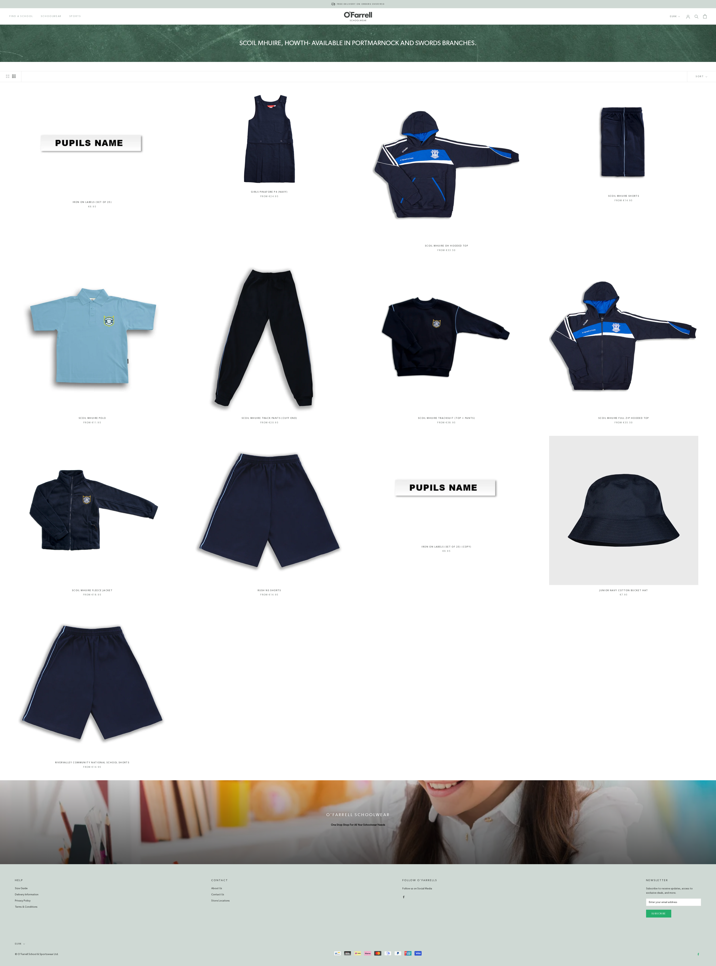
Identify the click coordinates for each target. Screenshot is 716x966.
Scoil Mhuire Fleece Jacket (92, 590)
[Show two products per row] (7, 76)
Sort (700, 76)
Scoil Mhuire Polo (92, 418)
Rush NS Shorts (269, 590)
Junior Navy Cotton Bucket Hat (623, 590)
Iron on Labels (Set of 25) (92, 202)
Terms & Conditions (26, 907)
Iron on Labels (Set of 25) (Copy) (446, 547)
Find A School (21, 16)
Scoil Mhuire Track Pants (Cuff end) (269, 418)
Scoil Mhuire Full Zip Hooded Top (623, 418)
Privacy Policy (23, 900)
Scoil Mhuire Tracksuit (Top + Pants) (446, 418)
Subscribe (658, 913)
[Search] (696, 16)
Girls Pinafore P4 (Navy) (269, 192)
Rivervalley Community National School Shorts (92, 762)
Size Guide (21, 888)
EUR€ (673, 16)
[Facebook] (403, 897)
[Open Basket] (705, 16)
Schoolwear (51, 16)
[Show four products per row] (13, 76)
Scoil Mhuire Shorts (623, 196)
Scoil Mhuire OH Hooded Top (446, 246)
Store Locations (220, 900)
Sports (75, 16)
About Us (216, 888)
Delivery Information (26, 894)
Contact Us (217, 894)
